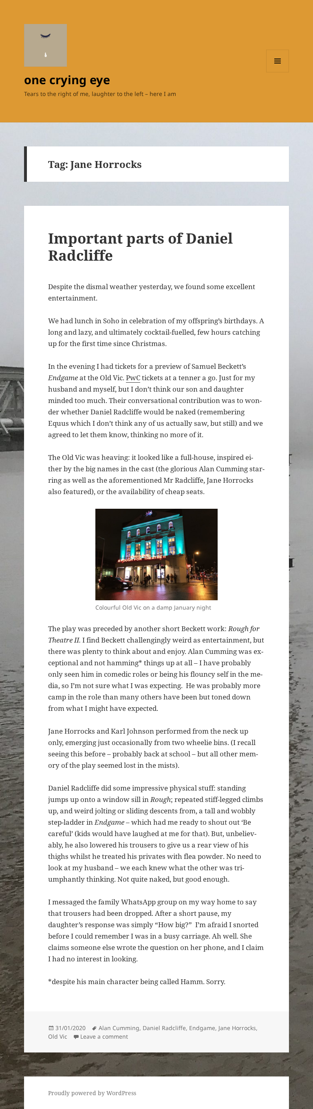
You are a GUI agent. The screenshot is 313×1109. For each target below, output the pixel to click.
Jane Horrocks (237, 1028)
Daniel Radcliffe (164, 1028)
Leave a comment (104, 1036)
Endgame (202, 1028)
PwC (133, 377)
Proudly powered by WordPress (92, 1093)
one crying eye (67, 79)
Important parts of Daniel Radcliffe (140, 247)
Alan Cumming (119, 1028)
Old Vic (57, 1036)
